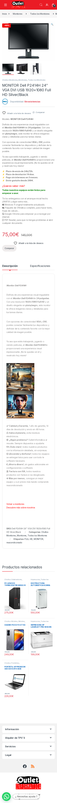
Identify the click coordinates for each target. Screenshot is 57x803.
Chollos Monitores (10, 80)
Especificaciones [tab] (40, 266)
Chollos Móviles (11, 621)
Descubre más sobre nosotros (20, 507)
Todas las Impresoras (40, 580)
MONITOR (38, 539)
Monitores (17, 14)
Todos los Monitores (40, 14)
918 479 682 (30, 798)
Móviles (21, 621)
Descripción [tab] (10, 266)
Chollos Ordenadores (13, 579)
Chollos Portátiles (11, 663)
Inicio (4, 14)
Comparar (40, 112)
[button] (52, 24)
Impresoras (35, 579)
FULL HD (29, 539)
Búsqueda (41, 4)
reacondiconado (14, 542)
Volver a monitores (15, 504)
